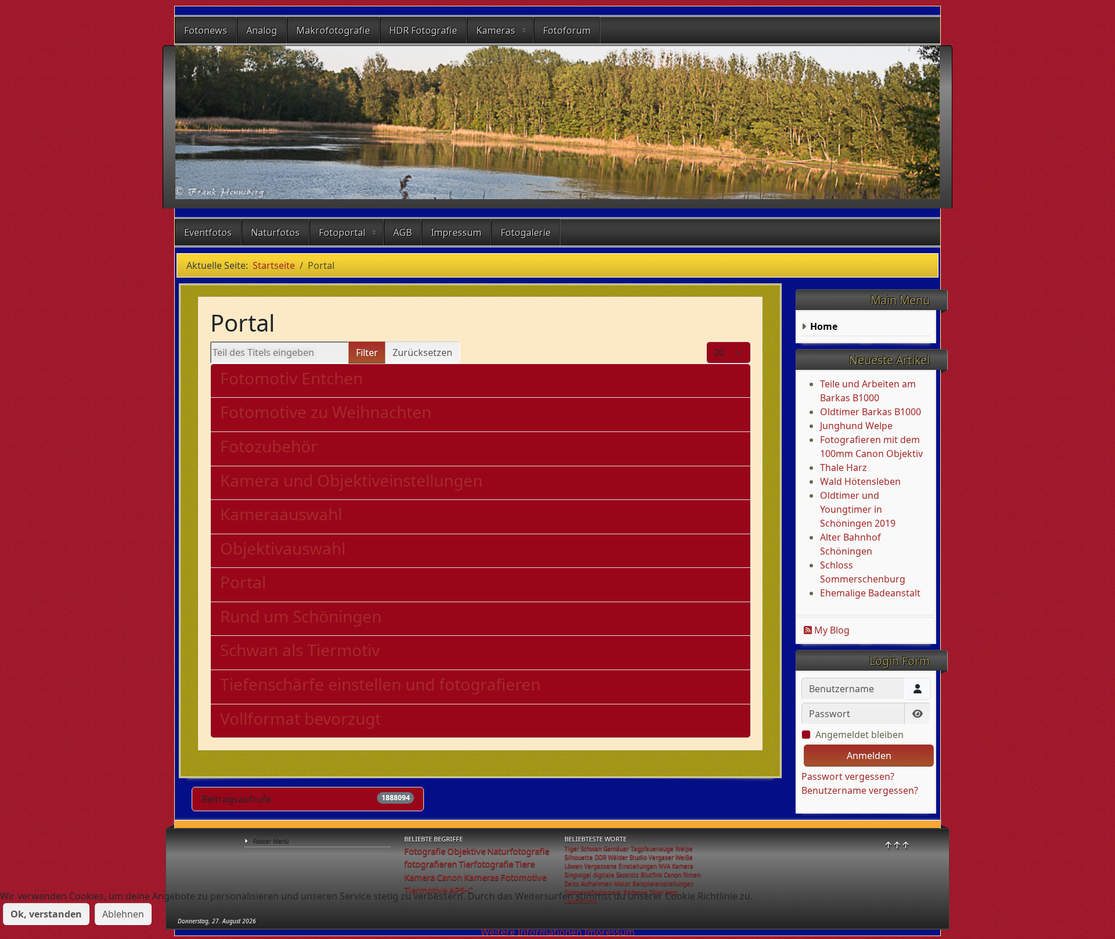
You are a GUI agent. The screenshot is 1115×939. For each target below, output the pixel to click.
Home (823, 326)
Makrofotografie (333, 30)
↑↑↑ (897, 845)
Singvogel (577, 874)
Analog (261, 30)
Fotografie (424, 851)
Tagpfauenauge (652, 848)
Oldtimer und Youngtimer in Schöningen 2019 (857, 509)
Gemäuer (616, 848)
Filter (367, 352)
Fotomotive (523, 877)
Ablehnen (123, 914)
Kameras (495, 30)
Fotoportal (342, 232)
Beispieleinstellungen (662, 883)
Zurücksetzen (422, 352)
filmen (691, 874)
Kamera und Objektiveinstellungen (351, 480)
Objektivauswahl (283, 548)
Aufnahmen (596, 883)
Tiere (525, 863)
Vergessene (600, 866)
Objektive (466, 851)
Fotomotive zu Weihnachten (325, 412)
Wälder (618, 857)
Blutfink (651, 874)
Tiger (571, 848)
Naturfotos (275, 232)
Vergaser (661, 857)
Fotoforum (567, 30)
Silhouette (578, 857)
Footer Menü (271, 841)
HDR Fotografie (423, 30)
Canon (449, 877)
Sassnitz (627, 874)
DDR (600, 857)
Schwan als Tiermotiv (300, 650)
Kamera (419, 877)
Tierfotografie (486, 863)
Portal (243, 582)
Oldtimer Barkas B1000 (870, 411)
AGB (402, 232)
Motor (622, 883)
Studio (638, 857)
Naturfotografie (518, 851)
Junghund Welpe (856, 425)
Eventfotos (208, 232)
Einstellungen (637, 866)
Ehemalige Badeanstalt (870, 593)
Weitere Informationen (531, 932)
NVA (664, 866)
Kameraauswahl (281, 514)
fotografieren (430, 863)
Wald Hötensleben (860, 481)
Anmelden (869, 755)
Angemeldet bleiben (859, 734)
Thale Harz (843, 467)
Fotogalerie (526, 232)
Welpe (684, 848)
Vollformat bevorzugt (300, 718)
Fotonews (205, 30)
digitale (603, 874)
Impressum (456, 232)
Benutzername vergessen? (859, 790)
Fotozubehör (269, 446)
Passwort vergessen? (847, 776)
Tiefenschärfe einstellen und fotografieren (380, 684)
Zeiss (571, 883)
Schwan (591, 848)
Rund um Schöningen (301, 616)
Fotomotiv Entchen (291, 378)
